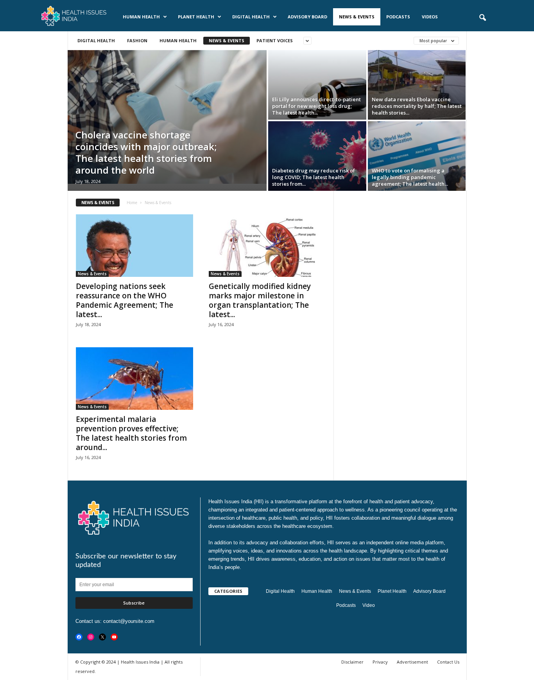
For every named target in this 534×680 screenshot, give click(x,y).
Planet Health (196, 17)
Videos (430, 17)
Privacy (380, 662)
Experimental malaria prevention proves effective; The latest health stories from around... (131, 433)
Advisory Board (307, 17)
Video (368, 605)
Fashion (137, 40)
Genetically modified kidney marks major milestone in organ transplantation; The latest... (260, 300)
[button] (482, 18)
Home (132, 202)
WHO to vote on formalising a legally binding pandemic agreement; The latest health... (410, 177)
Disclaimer (352, 662)
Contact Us (448, 662)
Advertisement (412, 662)
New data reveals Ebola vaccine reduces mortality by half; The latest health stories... (417, 106)
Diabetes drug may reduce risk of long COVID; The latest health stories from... (313, 177)
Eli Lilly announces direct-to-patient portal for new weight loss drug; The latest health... (316, 106)
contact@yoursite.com (128, 621)
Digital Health (251, 17)
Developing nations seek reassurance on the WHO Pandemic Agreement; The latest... (124, 300)
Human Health (141, 17)
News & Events (357, 17)
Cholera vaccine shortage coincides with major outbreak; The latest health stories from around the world (146, 152)
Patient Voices (274, 40)
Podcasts (398, 17)
